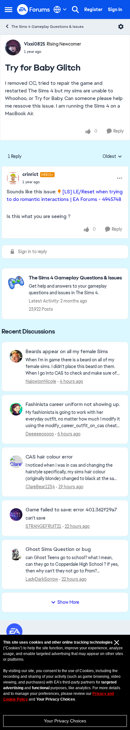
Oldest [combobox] (112, 156)
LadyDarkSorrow (42, 579)
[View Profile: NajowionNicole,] (16, 356)
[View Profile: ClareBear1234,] (16, 461)
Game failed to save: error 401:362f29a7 (71, 510)
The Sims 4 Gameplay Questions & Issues (47, 26)
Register (93, 9)
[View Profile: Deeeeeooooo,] (16, 409)
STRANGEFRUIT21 (43, 526)
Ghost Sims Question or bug (58, 549)
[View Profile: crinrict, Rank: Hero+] (13, 178)
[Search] (75, 9)
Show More (68, 602)
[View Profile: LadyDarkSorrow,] (16, 554)
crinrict (30, 174)
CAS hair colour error (49, 457)
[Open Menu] (120, 26)
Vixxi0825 (34, 44)
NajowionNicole (41, 381)
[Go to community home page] (33, 9)
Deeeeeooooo (40, 434)
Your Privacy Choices (65, 720)
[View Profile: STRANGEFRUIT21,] (16, 514)
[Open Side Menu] (8, 9)
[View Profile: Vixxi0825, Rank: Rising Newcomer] (13, 47)
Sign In (115, 9)
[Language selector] (60, 9)
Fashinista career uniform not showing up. (73, 404)
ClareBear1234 (40, 487)
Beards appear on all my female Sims (67, 351)
